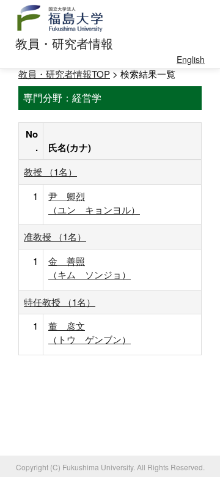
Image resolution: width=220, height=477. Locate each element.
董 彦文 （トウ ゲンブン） (89, 332)
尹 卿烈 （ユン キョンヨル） (94, 203)
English (191, 59)
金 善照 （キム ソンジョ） (89, 267)
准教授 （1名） (55, 236)
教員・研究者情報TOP (64, 73)
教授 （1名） (50, 171)
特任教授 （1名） (59, 301)
